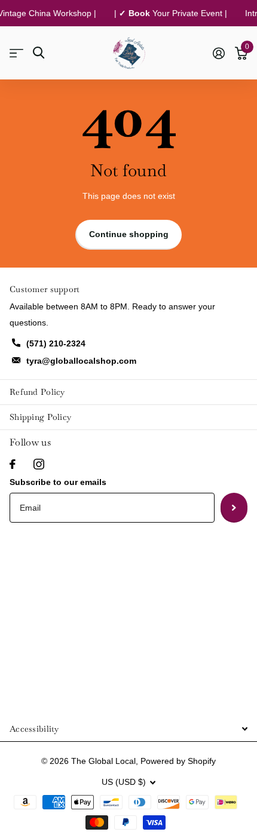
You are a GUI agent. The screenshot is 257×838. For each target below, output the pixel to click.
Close (128, 728)
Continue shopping (129, 234)
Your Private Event (172, 13)
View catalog (16, 53)
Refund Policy (37, 391)
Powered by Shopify (178, 761)
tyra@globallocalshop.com (81, 361)
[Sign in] (218, 53)
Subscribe (234, 508)
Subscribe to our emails (58, 482)
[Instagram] (38, 464)
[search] (38, 52)
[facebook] (13, 464)
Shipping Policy (40, 417)
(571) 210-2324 (55, 343)
